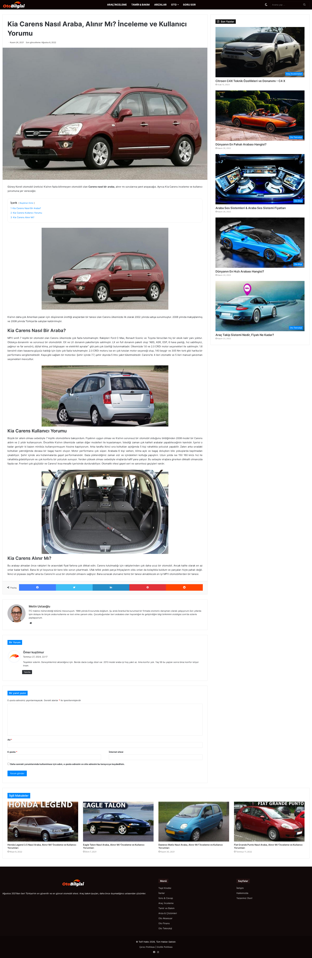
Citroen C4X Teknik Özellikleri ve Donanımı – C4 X (250, 81)
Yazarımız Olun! (244, 898)
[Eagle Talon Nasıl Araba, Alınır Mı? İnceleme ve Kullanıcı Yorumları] (118, 822)
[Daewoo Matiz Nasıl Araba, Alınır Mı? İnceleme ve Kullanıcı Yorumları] (193, 822)
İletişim (240, 888)
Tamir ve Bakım (166, 908)
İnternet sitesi (116, 752)
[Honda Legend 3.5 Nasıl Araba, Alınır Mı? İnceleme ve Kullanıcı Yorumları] (42, 822)
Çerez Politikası (147, 947)
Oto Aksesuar (165, 918)
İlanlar (161, 893)
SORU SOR (189, 4)
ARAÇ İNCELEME (117, 4)
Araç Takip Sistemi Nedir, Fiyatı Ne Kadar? (244, 335)
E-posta (12, 752)
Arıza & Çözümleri (167, 913)
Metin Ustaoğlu (39, 606)
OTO (174, 4)
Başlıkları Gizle (26, 203)
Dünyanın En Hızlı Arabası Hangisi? (239, 271)
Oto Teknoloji (165, 928)
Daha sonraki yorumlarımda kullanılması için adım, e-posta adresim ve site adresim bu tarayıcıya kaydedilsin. (67, 764)
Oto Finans (164, 923)
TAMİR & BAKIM (140, 4)
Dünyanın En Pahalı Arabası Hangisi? (240, 144)
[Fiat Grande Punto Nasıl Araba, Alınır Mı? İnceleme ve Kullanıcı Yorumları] (269, 822)
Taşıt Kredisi (164, 888)
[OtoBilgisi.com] (18, 5)
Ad (9, 739)
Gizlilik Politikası (165, 947)
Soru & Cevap (165, 898)
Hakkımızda (242, 893)
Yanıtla (27, 672)
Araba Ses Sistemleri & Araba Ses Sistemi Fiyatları (250, 208)
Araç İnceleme (166, 903)
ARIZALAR (160, 4)
